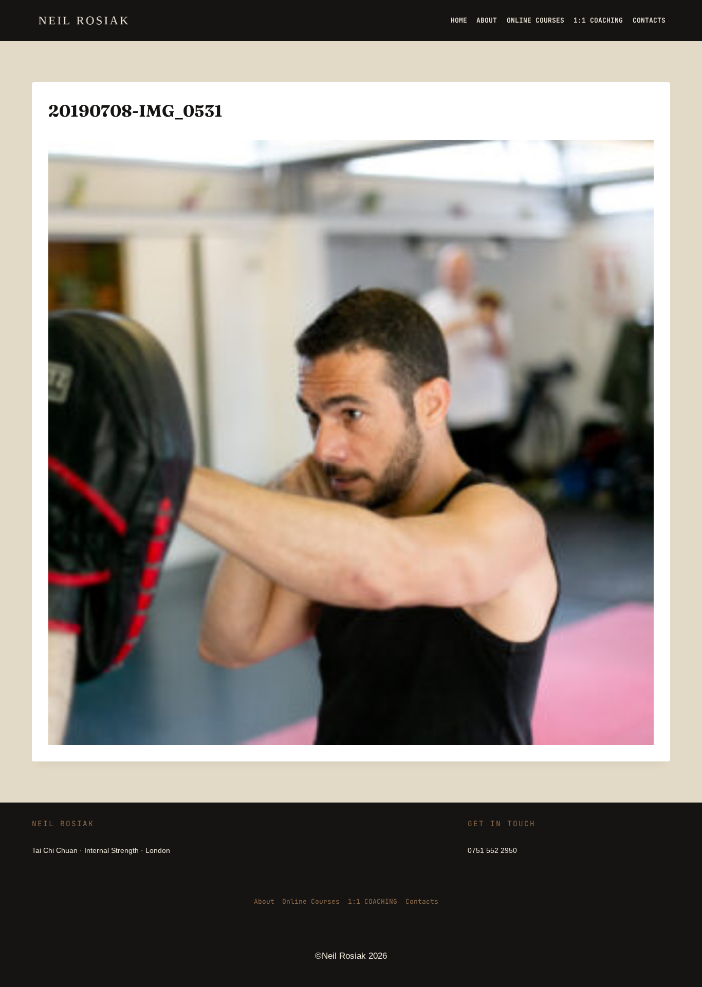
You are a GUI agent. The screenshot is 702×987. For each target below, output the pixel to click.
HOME (459, 20)
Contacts (421, 901)
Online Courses (311, 901)
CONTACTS (649, 20)
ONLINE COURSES (535, 20)
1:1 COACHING (598, 20)
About (264, 901)
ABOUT (486, 20)
